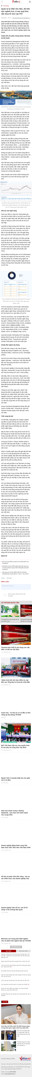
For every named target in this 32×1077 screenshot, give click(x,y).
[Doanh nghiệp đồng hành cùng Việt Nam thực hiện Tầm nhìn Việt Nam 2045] (16, 833)
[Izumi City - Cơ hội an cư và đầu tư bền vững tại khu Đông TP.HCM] (16, 700)
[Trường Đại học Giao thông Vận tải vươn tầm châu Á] (10, 611)
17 (11, 967)
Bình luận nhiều (23, 951)
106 (28, 984)
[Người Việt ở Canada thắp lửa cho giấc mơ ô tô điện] (16, 766)
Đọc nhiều (8, 951)
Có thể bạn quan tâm (10, 602)
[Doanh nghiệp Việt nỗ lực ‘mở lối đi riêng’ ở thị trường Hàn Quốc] (16, 895)
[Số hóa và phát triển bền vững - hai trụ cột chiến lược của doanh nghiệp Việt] (16, 864)
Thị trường (6, 5)
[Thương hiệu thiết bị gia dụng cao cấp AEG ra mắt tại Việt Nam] (16, 635)
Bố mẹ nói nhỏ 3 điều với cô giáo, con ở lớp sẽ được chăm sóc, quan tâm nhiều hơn (14, 989)
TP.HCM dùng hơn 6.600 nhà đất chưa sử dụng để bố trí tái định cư (23, 1043)
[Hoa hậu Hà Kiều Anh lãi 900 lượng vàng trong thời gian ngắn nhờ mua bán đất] (16, 1014)
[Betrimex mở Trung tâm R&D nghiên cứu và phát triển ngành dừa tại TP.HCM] (16, 926)
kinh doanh (9, 578)
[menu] (2, 1)
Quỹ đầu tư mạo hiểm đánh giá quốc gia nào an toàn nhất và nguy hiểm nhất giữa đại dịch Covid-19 (15, 567)
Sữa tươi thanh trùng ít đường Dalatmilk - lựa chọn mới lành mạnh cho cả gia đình (14, 813)
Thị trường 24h (6, 652)
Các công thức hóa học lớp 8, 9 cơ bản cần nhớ (13, 984)
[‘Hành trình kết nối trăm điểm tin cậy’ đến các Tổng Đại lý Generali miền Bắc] (16, 668)
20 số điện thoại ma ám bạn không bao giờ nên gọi (14, 971)
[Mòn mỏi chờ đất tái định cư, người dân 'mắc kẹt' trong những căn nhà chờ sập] (8, 1035)
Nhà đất (3, 717)
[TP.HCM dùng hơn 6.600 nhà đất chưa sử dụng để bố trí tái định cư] (8, 1046)
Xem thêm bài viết (16, 946)
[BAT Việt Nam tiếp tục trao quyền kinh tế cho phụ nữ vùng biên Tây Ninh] (16, 733)
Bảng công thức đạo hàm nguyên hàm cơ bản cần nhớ (15, 961)
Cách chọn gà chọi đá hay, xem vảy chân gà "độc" (14, 980)
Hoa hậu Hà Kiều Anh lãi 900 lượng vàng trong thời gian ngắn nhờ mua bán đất (15, 1027)
